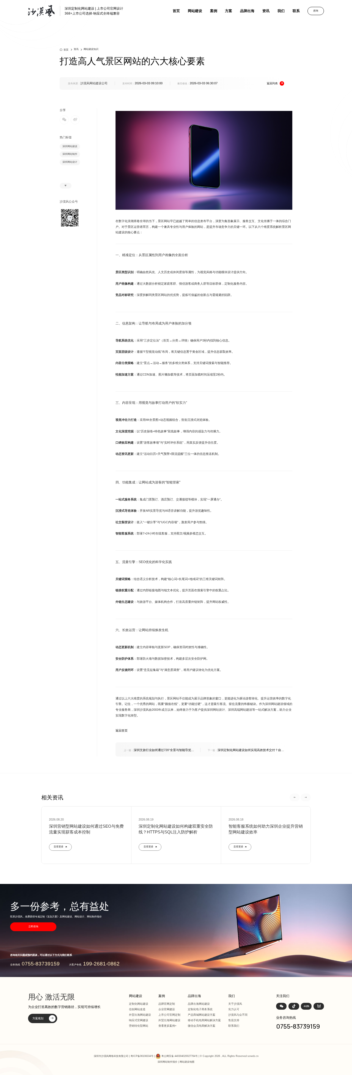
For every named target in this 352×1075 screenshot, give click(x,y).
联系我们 (233, 1025)
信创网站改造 (137, 1009)
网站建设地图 (187, 1061)
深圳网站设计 (69, 162)
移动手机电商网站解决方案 (204, 1020)
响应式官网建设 (138, 1020)
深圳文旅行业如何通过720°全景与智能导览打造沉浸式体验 (159, 750)
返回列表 (272, 83)
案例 (213, 11)
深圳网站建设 (69, 146)
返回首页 (122, 730)
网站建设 (195, 11)
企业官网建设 (166, 1009)
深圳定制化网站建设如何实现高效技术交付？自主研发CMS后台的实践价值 (246, 750)
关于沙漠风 (235, 1003)
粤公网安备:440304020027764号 (179, 1056)
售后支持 (233, 1020)
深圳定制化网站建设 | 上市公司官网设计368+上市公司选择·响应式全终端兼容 (94, 11)
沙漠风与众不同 (238, 1014)
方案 (228, 11)
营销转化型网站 (138, 1025)
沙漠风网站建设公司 (94, 83)
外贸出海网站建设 (140, 1014)
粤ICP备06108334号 (142, 1056)
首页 (176, 11)
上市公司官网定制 (169, 1014)
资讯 (266, 11)
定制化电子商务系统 (200, 1009)
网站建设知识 (91, 49)
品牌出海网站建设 (199, 1003)
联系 (296, 11)
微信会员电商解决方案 (201, 1025)
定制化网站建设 (138, 1003)
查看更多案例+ (167, 1025)
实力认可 (233, 1009)
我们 (281, 11)
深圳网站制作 (69, 154)
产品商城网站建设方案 (201, 1014)
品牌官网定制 (166, 1003)
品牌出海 (247, 11)
